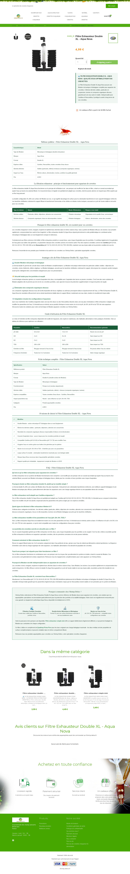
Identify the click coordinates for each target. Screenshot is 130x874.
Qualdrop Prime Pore (44, 627)
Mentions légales (71, 836)
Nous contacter (71, 839)
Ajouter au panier (104, 62)
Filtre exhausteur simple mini (55, 621)
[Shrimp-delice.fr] (18, 16)
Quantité (79, 58)
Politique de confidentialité (74, 828)
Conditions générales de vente (75, 826)
